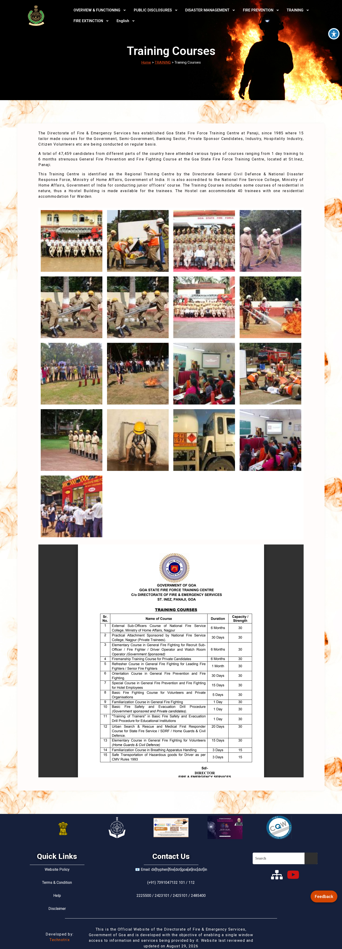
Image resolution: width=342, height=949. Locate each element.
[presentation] (100, 10)
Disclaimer (57, 908)
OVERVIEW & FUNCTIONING (97, 10)
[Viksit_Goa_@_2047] (171, 827)
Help (57, 895)
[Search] (311, 858)
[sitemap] (277, 875)
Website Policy (57, 869)
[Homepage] (36, 16)
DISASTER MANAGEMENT (207, 10)
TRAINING (295, 10)
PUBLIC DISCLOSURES (153, 10)
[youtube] (293, 875)
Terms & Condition (57, 882)
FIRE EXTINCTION (88, 21)
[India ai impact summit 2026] (225, 827)
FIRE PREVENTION (258, 10)
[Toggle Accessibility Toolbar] (333, 33)
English (123, 21)
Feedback (324, 896)
